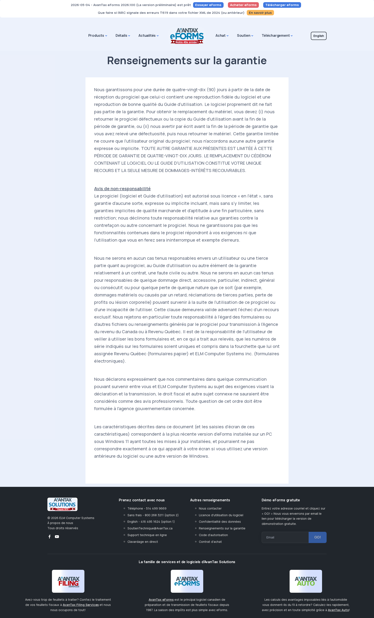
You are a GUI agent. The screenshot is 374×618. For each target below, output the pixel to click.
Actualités (147, 35)
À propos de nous (60, 523)
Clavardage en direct (143, 542)
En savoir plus (260, 12)
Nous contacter (210, 508)
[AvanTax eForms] (187, 583)
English (318, 36)
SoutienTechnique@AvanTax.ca (149, 528)
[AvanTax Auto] (306, 583)
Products (96, 35)
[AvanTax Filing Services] (68, 583)
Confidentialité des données (220, 521)
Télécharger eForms (282, 5)
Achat (221, 35)
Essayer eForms (208, 5)
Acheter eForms (243, 5)
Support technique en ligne (147, 535)
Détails (121, 35)
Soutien (243, 35)
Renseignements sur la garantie (222, 528)
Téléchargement (276, 35)
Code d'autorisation (213, 535)
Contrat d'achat (210, 542)
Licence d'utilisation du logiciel (221, 515)
